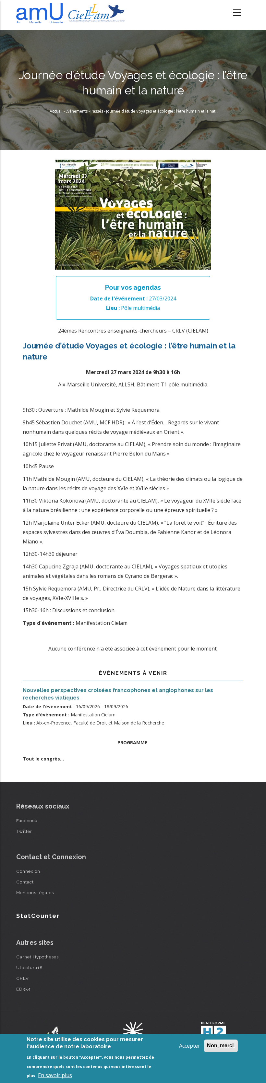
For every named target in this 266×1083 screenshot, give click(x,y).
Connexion (28, 871)
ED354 (23, 989)
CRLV (22, 978)
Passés (97, 111)
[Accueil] (72, 13)
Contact (25, 881)
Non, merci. (221, 1045)
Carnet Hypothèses (37, 956)
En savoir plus (55, 1075)
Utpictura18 (29, 967)
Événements (77, 111)
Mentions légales (35, 892)
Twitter (24, 831)
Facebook (26, 820)
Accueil (56, 111)
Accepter (189, 1045)
